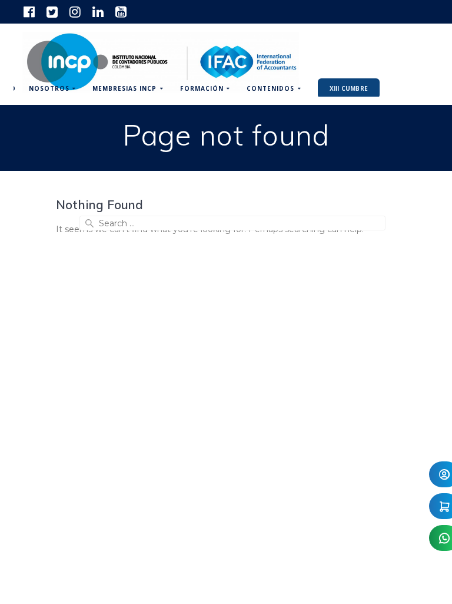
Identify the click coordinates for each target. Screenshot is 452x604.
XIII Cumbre (349, 88)
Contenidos (270, 88)
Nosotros (49, 88)
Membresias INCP (124, 88)
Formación (202, 88)
